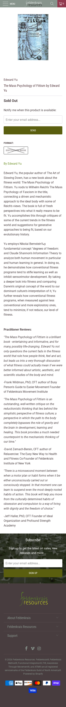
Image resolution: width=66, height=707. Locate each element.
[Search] (53, 3)
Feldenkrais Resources (24, 659)
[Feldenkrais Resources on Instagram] (39, 648)
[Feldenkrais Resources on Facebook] (26, 648)
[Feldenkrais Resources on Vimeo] (33, 648)
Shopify (39, 674)
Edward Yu (11, 79)
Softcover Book (16, 150)
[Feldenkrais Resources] (33, 3)
